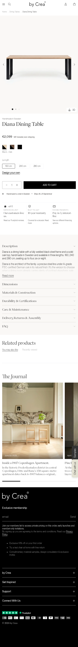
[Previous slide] (3, 64)
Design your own (11, 172)
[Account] (65, 4)
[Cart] (74, 4)
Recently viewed (29, 349)
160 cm (8, 166)
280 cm (37, 166)
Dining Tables (14, 12)
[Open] (3, 4)
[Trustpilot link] (10, 612)
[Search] (9, 4)
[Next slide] (74, 64)
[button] (12, 109)
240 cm (22, 166)
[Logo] (37, 4)
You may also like (10, 349)
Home (4, 12)
